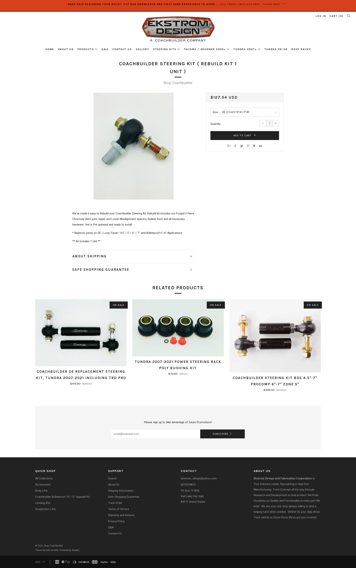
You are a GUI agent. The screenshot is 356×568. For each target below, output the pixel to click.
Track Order (115, 503)
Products (86, 49)
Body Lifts (41, 490)
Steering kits (164, 49)
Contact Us (122, 49)
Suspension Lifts (45, 509)
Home (49, 49)
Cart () (336, 16)
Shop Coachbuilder (178, 83)
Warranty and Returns (121, 515)
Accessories (43, 484)
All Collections (44, 478)
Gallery (142, 49)
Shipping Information (121, 490)
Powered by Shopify (69, 550)
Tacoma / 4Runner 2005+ (205, 49)
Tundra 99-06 (276, 49)
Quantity (215, 124)
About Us (66, 49)
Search (112, 478)
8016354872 (188, 484)
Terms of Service (118, 509)
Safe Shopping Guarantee (123, 496)
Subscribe (220, 433)
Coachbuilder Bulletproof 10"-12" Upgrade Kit (62, 496)
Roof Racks (301, 49)
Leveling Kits (42, 503)
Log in (321, 16)
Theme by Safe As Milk (46, 550)
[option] (133, 146)
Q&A (104, 49)
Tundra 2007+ (245, 49)
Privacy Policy (116, 521)
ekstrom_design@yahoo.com (199, 478)
